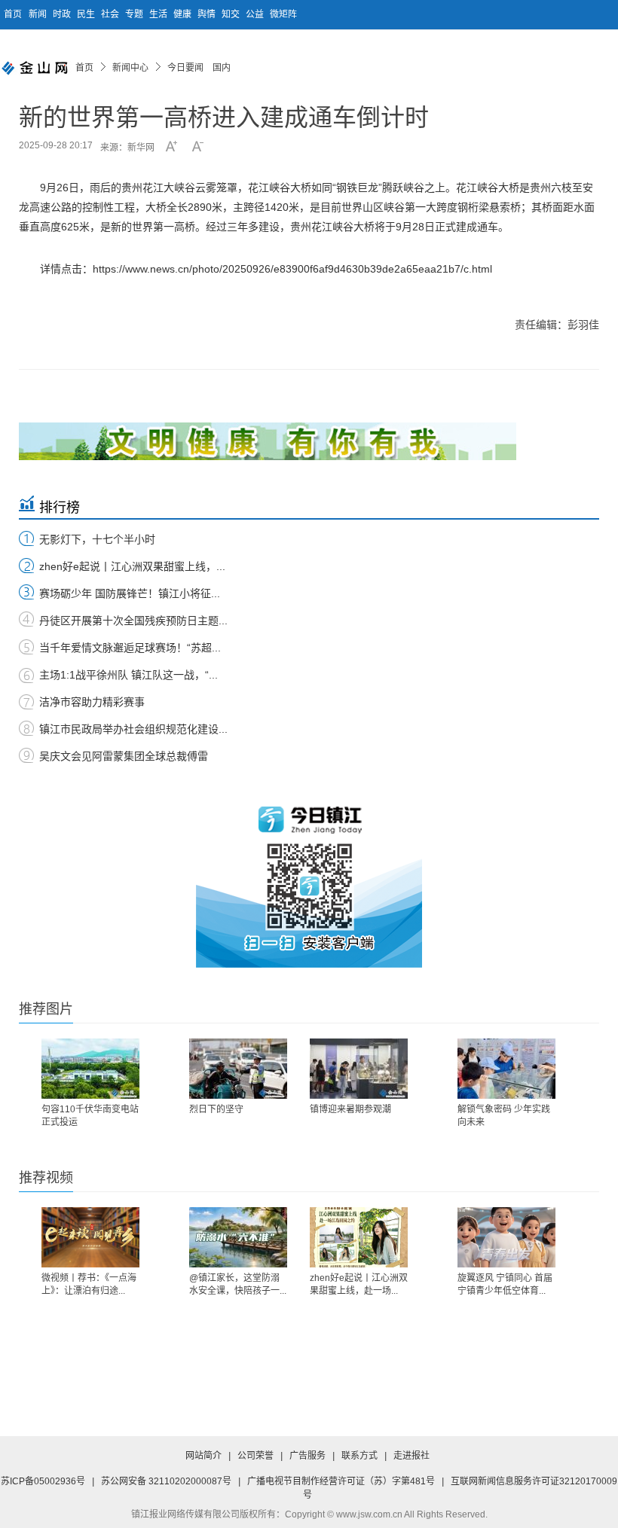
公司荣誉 (255, 1455)
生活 (159, 14)
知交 (232, 14)
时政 (63, 14)
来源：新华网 (127, 147)
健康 (183, 14)
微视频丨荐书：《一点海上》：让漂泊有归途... (88, 1284)
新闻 (39, 14)
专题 (135, 14)
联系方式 (359, 1455)
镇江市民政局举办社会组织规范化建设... (133, 729)
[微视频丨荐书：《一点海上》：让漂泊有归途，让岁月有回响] (90, 1237)
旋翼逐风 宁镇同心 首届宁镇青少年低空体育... (504, 1284)
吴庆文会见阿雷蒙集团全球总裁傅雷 (123, 756)
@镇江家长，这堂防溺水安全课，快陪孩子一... (237, 1284)
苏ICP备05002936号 (43, 1481)
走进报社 (411, 1455)
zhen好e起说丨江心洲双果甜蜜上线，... (132, 566)
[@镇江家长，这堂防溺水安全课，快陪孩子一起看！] (238, 1237)
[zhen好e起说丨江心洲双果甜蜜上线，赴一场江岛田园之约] (359, 1237)
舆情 (207, 14)
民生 (87, 14)
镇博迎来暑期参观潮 (350, 1109)
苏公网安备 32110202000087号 (166, 1481)
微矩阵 (283, 14)
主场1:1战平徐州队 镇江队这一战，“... (128, 675)
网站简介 (203, 1455)
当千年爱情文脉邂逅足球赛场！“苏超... (130, 648)
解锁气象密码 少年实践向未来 (503, 1115)
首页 (13, 14)
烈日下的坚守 (216, 1109)
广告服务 (307, 1455)
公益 (256, 14)
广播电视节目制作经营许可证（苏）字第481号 (341, 1481)
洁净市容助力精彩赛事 (92, 702)
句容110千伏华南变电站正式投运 (90, 1115)
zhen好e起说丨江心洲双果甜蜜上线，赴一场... (359, 1284)
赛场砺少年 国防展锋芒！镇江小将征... (129, 593)
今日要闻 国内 (199, 68)
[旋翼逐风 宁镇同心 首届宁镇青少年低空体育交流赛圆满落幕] (506, 1237)
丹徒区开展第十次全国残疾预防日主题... (133, 621)
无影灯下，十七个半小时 (97, 539)
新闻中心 (130, 68)
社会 (111, 14)
